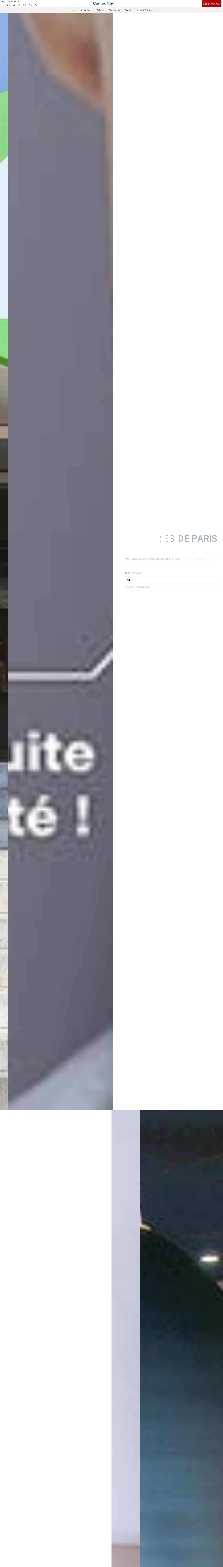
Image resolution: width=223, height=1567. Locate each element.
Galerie (100, 10)
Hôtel (73, 10)
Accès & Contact (144, 10)
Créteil (128, 10)
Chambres (86, 10)
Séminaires (114, 10)
